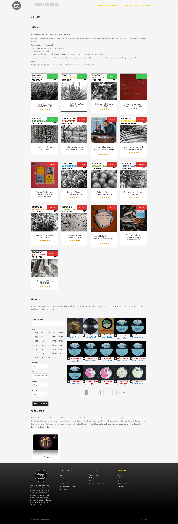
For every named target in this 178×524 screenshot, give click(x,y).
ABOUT (137, 5)
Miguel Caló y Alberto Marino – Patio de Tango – (104, 149)
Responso (76, 381)
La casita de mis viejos (76, 359)
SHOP (100, 5)
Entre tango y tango (124, 336)
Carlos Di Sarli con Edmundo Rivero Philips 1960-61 (133, 106)
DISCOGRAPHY (111, 5)
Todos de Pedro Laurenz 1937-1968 (44, 236)
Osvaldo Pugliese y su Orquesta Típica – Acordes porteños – (44, 194)
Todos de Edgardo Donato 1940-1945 (74, 193)
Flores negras (92, 358)
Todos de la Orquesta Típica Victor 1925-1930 (74, 148)
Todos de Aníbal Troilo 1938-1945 (104, 105)
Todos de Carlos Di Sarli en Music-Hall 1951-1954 (133, 148)
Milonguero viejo (123, 358)
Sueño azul (139, 381)
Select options (35, 88)
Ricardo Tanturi (90, 337)
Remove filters (40, 403)
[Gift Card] (55, 440)
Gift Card (45, 457)
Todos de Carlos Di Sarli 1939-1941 (74, 105)
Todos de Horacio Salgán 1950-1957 (44, 105)
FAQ (121, 5)
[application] (68, 335)
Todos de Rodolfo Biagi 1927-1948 (44, 148)
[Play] (68, 335)
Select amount (55, 444)
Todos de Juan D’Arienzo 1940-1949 (44, 282)
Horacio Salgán (106, 337)
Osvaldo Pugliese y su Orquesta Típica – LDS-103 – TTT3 (103, 238)
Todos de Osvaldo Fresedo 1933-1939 (74, 236)
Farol (76, 335)
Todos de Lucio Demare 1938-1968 (133, 193)
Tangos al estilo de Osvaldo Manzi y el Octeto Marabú (133, 237)
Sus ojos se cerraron (123, 382)
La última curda (139, 358)
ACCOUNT (147, 5)
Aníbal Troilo (74, 337)
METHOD (128, 5)
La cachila (107, 335)
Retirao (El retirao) (108, 382)
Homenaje (139, 335)
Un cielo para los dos (92, 382)
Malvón (92, 335)
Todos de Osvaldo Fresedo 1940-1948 (104, 193)
